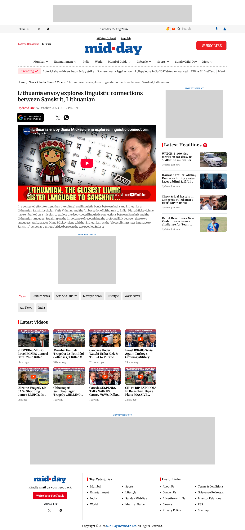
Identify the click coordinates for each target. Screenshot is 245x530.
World (98, 61)
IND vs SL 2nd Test (203, 71)
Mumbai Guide (117, 61)
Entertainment (63, 61)
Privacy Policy (172, 510)
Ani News (26, 307)
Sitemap (203, 510)
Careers (167, 504)
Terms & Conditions (211, 486)
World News (132, 296)
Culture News (41, 296)
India (86, 61)
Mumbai (39, 61)
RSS (200, 504)
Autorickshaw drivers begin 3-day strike (68, 71)
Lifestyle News (92, 296)
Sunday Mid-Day (186, 61)
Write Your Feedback (50, 495)
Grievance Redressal (211, 492)
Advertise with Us (174, 498)
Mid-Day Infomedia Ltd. (121, 526)
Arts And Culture (66, 296)
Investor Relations (209, 498)
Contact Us (169, 492)
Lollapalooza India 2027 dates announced (161, 71)
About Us (168, 486)
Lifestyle (142, 61)
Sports (161, 61)
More (205, 61)
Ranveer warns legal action (114, 71)
